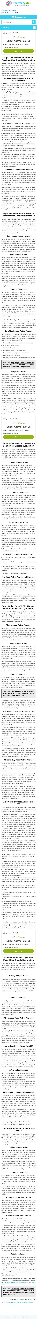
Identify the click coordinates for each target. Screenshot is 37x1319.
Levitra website (13, 551)
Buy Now (18, 51)
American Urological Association (15, 1282)
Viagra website (18, 489)
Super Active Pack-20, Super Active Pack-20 (19, 1302)
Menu (34, 27)
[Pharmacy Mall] (18, 4)
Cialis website (18, 519)
